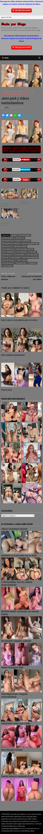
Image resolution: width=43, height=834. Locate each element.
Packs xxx (5, 257)
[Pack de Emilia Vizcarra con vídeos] (32, 453)
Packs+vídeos (6, 94)
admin (6, 107)
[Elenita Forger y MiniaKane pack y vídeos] (11, 493)
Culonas (4, 91)
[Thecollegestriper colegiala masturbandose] (21, 710)
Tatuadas (24, 94)
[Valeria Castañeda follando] (21, 542)
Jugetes (11, 91)
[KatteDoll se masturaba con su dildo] (21, 568)
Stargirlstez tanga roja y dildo (15, 723)
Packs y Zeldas (22, 260)
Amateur (14, 235)
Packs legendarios (8, 252)
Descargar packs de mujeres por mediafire (16, 241)
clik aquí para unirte (23, 10)
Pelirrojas (16, 94)
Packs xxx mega (15, 257)
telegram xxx (32, 263)
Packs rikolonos (32, 255)
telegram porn (21, 263)
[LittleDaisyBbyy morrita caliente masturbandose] (21, 598)
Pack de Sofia (6, 390)
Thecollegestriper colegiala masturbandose (14, 695)
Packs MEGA (32, 252)
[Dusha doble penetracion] (32, 493)
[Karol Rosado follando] (21, 763)
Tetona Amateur (7, 266)
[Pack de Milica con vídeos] (11, 473)
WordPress (26, 831)
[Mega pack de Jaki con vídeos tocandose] (9, 194)
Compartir (29, 115)
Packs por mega (19, 255)
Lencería (18, 91)
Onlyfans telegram (20, 246)
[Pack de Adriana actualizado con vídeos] (11, 412)
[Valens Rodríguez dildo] (21, 680)
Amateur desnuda (24, 235)
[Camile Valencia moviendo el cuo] (21, 789)
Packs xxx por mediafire (30, 257)
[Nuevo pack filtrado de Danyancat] (32, 412)
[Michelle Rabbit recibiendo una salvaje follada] (21, 627)
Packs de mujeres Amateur (24, 249)
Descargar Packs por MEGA (11, 243)
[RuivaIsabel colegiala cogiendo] (21, 654)
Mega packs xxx (7, 246)
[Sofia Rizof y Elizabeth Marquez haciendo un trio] (11, 453)
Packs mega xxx (7, 255)
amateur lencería (7, 238)
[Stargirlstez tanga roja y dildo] (21, 736)
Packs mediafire (21, 252)
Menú (6, 58)
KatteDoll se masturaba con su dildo (19, 555)
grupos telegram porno (30, 243)
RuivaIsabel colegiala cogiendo (16, 641)
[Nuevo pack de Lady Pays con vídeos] (32, 473)
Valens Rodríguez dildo (12, 667)
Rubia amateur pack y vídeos (29, 200)
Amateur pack (19, 238)
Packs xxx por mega (8, 260)
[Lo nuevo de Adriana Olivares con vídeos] (11, 432)
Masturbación (27, 91)
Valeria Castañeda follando (14, 529)
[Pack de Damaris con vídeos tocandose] (9, 213)
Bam (32, 831)
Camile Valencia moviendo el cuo (17, 776)
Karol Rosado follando (12, 749)
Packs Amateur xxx (8, 249)
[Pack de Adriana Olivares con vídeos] (32, 432)
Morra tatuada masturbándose (13, 355)
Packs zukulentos (8, 263)
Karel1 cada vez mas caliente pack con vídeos (19, 320)
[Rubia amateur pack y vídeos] (29, 194)
